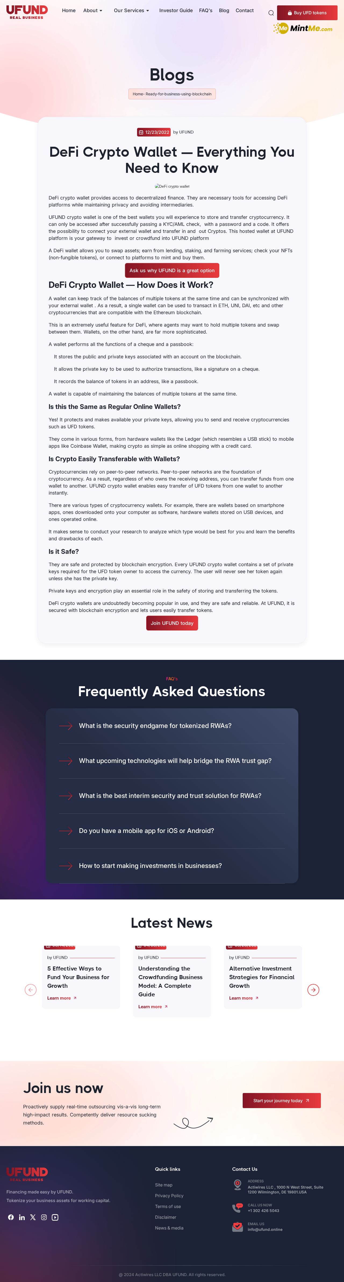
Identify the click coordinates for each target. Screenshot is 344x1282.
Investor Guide (176, 10)
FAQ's (206, 10)
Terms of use (168, 1206)
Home (69, 10)
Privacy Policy (169, 1195)
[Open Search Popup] (271, 13)
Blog (224, 10)
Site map (164, 1185)
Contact (245, 10)
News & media (169, 1228)
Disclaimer (165, 1217)
